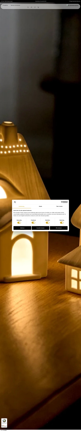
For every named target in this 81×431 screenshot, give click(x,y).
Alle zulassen (59, 227)
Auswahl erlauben (40, 227)
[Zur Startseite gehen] (72, 5)
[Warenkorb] (38, 7)
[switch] (33, 223)
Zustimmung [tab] (21, 206)
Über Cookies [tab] (59, 206)
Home (2, 430)
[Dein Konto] (31, 7)
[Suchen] (28, 7)
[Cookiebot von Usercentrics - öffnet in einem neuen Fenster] (62, 202)
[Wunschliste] (35, 7)
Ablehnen (22, 227)
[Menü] (6, 419)
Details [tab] (40, 206)
